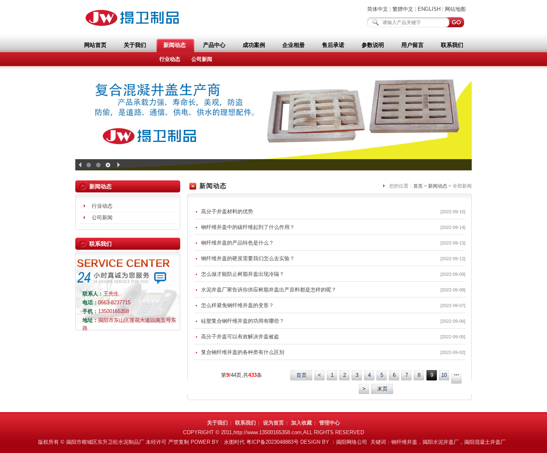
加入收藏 (301, 423)
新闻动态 (174, 45)
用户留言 (412, 45)
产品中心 (214, 45)
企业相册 (293, 45)
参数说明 (373, 45)
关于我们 (135, 45)
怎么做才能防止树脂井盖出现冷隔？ (333, 274)
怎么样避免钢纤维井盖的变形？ (333, 305)
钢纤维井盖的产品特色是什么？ (333, 243)
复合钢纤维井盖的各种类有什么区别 (333, 352)
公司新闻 (201, 59)
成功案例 (254, 45)
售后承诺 (333, 45)
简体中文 (377, 9)
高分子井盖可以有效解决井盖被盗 (333, 337)
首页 (418, 186)
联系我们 (452, 45)
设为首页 (273, 423)
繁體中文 (402, 9)
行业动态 (169, 59)
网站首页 (95, 45)
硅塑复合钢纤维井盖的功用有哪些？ (333, 321)
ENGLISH (429, 9)
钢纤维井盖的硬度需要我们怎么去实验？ (333, 258)
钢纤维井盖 (404, 442)
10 (444, 375)
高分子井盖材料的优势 (333, 211)
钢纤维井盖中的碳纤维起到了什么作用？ (333, 227)
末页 (382, 389)
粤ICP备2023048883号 (272, 442)
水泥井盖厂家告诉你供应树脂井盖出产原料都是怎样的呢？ (333, 290)
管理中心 (329, 423)
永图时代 (234, 442)
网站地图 (455, 9)
